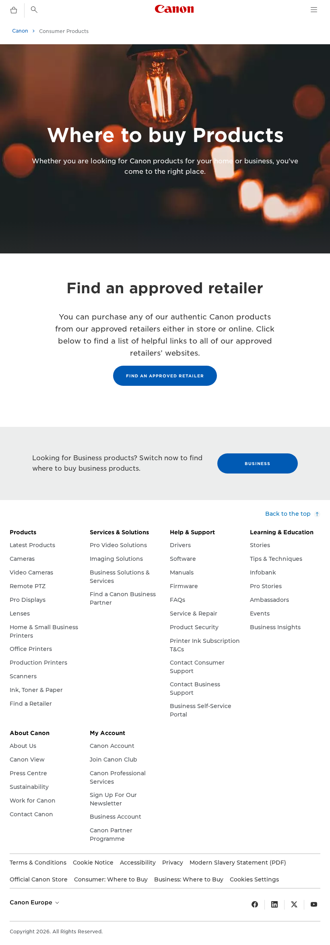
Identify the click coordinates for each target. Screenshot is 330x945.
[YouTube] (314, 905)
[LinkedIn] (274, 905)
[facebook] (255, 905)
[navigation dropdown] (313, 9)
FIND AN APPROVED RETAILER (165, 375)
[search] (34, 9)
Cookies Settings (254, 879)
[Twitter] (294, 905)
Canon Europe (32, 902)
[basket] (13, 10)
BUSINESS (257, 463)
